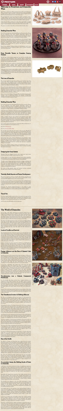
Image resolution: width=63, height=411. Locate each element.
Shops (13, 4)
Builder (22, 4)
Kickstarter (30, 4)
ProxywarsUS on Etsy (9, 128)
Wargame (4, 4)
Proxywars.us (8, 126)
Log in (36, 4)
